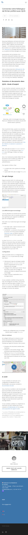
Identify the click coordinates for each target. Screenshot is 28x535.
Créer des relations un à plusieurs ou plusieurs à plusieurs (13, 143)
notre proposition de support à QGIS (11, 408)
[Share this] (3, 19)
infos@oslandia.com (13, 407)
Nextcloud (7, 49)
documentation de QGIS (8, 385)
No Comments (15, 16)
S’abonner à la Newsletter (10, 483)
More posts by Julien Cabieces (14, 469)
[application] (14, 201)
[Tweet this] (6, 19)
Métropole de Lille (20, 69)
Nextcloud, (7, 233)
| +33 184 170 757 (16, 489)
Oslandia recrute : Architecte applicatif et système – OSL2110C (14, 440)
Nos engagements (6, 504)
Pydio (11, 233)
